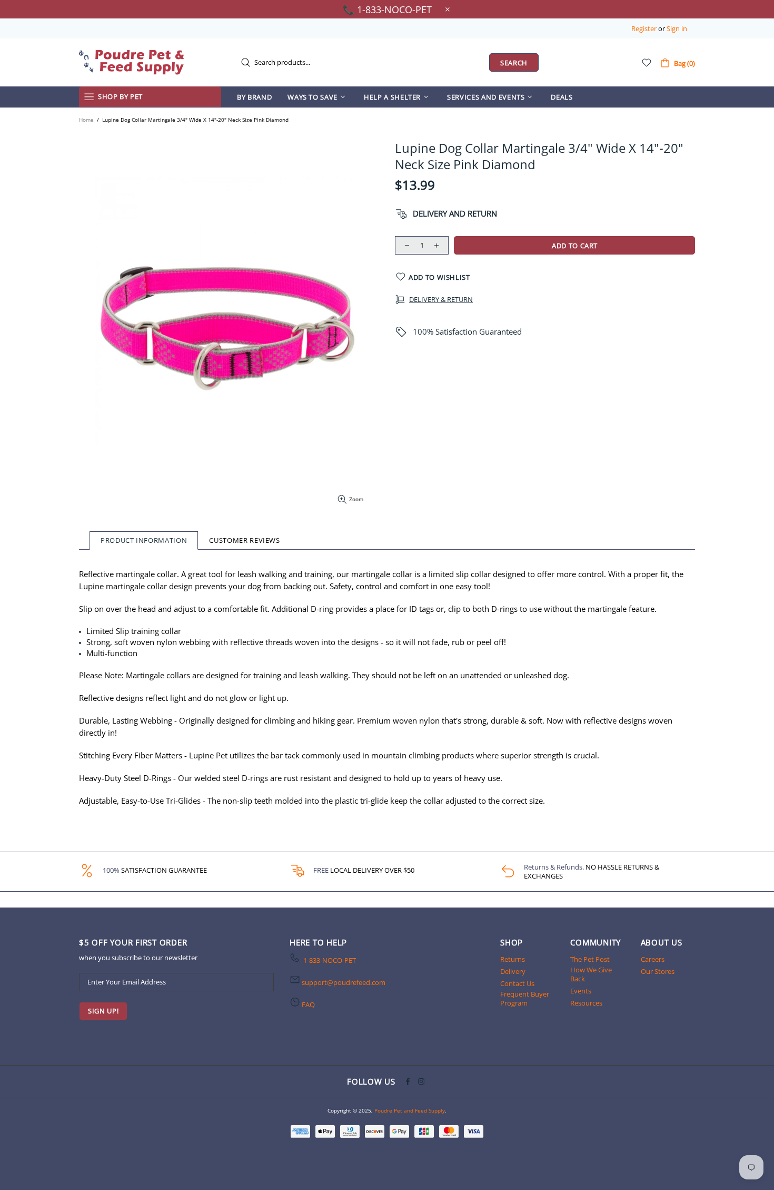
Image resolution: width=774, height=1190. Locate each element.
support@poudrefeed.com (343, 982)
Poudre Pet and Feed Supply (131, 62)
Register (644, 28)
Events (580, 991)
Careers (652, 959)
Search (514, 62)
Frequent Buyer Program (524, 999)
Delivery (512, 971)
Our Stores (657, 971)
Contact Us (517, 983)
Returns (512, 959)
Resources (586, 1003)
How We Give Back (591, 974)
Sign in (677, 28)
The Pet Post (590, 959)
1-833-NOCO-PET (329, 960)
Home (86, 119)
